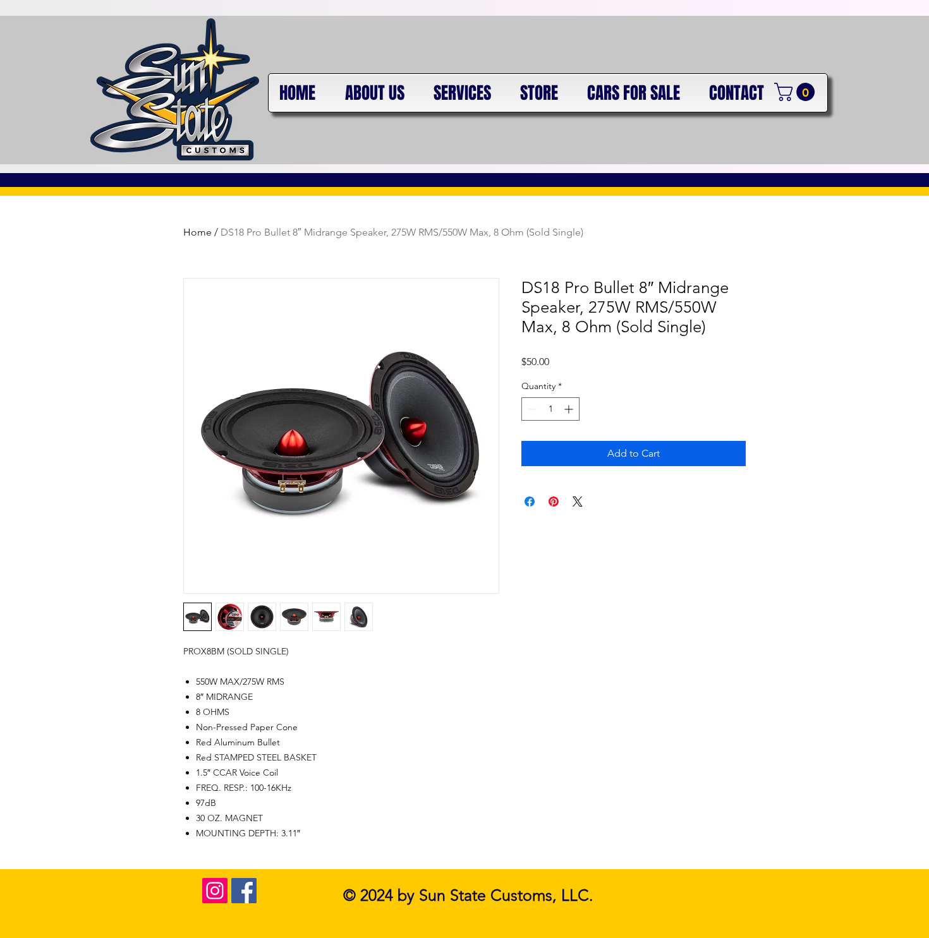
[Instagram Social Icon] (215, 890)
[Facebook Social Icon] (244, 890)
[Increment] (570, 409)
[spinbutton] (550, 409)
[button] (796, 92)
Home (197, 232)
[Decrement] (531, 409)
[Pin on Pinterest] (553, 501)
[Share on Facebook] (529, 501)
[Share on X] (577, 501)
